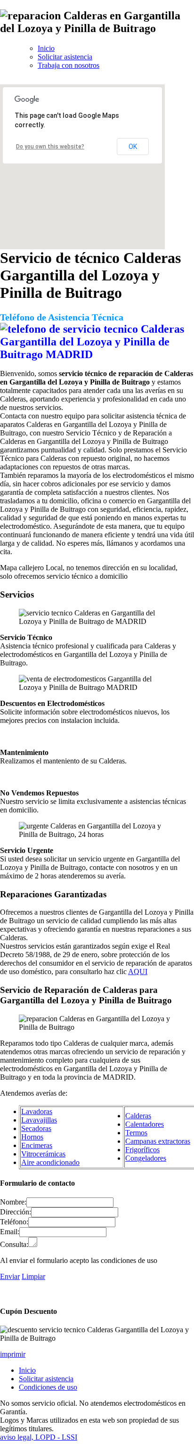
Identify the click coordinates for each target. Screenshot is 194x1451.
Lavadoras (36, 1111)
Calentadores (144, 1124)
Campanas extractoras (157, 1141)
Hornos (32, 1137)
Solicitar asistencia (65, 57)
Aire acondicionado (50, 1162)
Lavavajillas (39, 1120)
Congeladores (145, 1158)
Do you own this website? (50, 146)
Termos (136, 1133)
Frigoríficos (142, 1150)
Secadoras (36, 1128)
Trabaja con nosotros (68, 65)
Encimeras (36, 1145)
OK (133, 146)
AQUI (137, 971)
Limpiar (33, 1276)
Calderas (138, 1116)
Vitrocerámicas (43, 1154)
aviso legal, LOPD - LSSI (38, 1437)
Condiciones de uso (48, 1387)
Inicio (46, 48)
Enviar (10, 1276)
